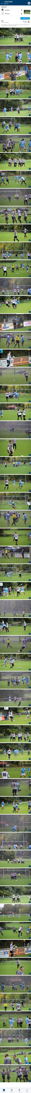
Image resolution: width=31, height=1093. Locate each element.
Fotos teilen (26, 18)
